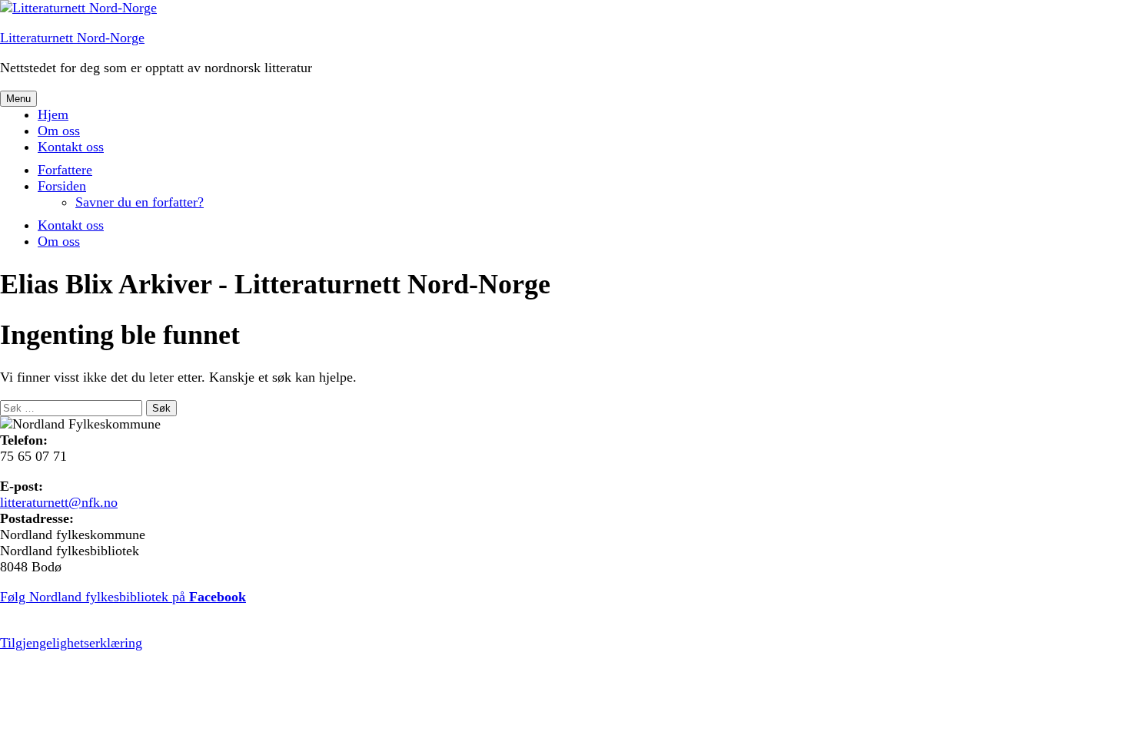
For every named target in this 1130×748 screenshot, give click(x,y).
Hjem (53, 114)
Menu (18, 98)
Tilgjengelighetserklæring (71, 642)
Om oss (59, 130)
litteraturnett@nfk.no (59, 502)
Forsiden (62, 186)
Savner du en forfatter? (139, 202)
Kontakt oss (71, 146)
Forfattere (65, 169)
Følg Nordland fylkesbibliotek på (123, 596)
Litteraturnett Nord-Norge (72, 37)
